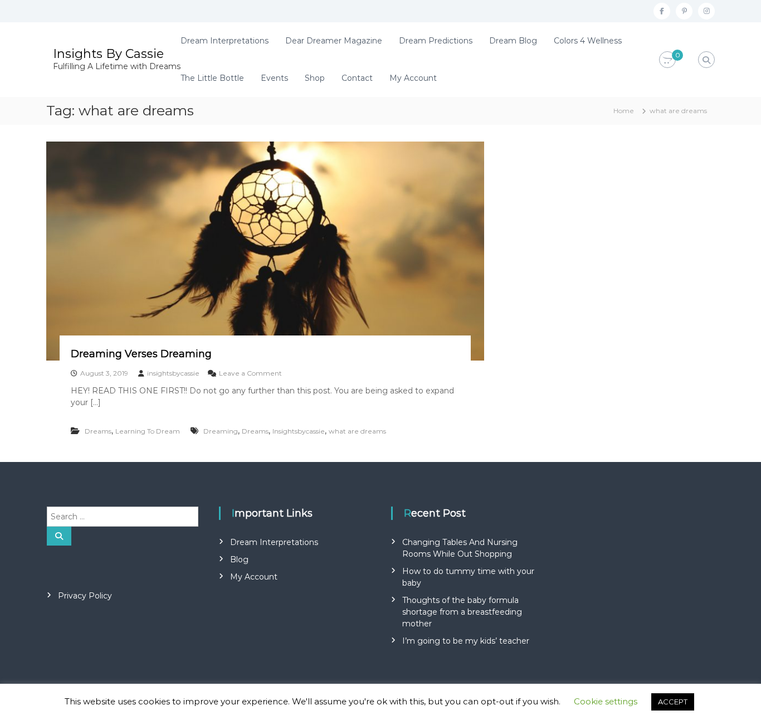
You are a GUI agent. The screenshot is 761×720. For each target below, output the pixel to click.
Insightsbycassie (298, 431)
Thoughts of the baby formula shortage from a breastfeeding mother (462, 612)
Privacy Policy (85, 596)
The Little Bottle (212, 78)
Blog (239, 559)
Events (274, 78)
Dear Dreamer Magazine (333, 41)
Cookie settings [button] (605, 701)
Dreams (98, 431)
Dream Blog (513, 41)
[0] (667, 60)
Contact (357, 78)
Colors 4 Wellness (588, 41)
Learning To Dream (147, 431)
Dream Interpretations (225, 41)
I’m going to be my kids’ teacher (465, 641)
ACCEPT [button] (672, 701)
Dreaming (220, 431)
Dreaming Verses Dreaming (141, 354)
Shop (315, 78)
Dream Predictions (435, 41)
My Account (413, 78)
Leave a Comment (250, 373)
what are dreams (357, 431)
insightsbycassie (173, 373)
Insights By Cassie (108, 53)
